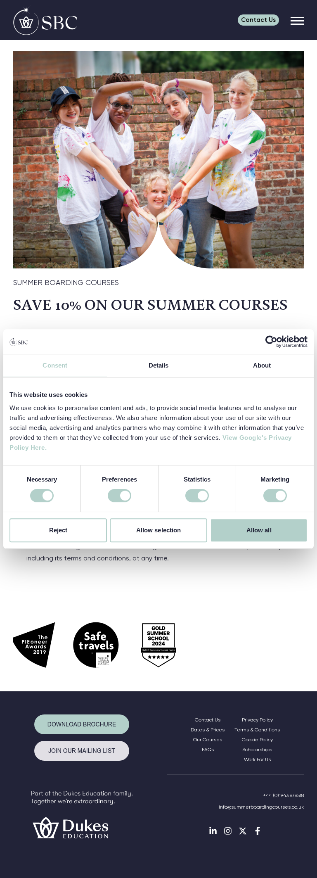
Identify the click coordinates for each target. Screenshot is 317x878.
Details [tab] (159, 365)
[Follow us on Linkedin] (213, 831)
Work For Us (257, 759)
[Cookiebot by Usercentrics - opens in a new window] (271, 341)
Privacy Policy (257, 720)
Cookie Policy (257, 740)
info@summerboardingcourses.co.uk (261, 807)
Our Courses (207, 740)
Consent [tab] (55, 365)
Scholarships (257, 749)
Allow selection (158, 530)
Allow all (259, 530)
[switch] (119, 495)
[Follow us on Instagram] (228, 831)
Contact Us (207, 720)
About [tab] (262, 365)
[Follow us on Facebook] (257, 831)
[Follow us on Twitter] (243, 831)
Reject (58, 530)
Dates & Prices (208, 730)
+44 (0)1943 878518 (283, 795)
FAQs (208, 749)
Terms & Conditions (257, 730)
